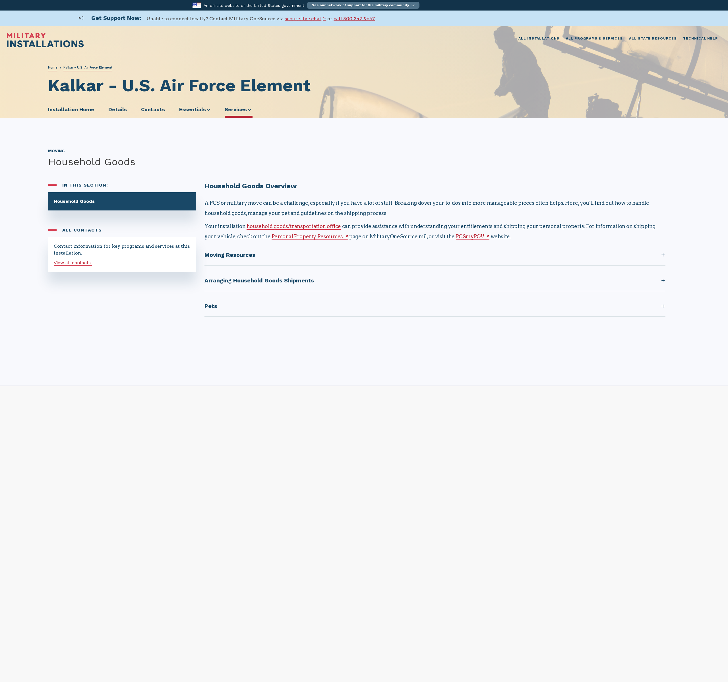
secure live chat (303, 18)
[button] (363, 5)
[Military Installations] (45, 46)
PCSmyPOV (470, 236)
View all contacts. (73, 262)
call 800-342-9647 (354, 18)
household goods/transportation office (294, 226)
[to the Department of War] (197, 5)
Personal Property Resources (307, 236)
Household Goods (74, 201)
